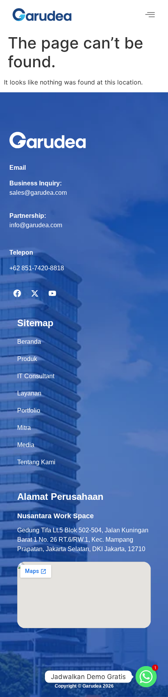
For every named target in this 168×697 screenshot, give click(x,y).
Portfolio (28, 410)
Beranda (29, 341)
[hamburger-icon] (150, 15)
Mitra (24, 427)
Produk (27, 359)
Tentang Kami (36, 462)
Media (25, 445)
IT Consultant (35, 376)
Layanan (29, 393)
